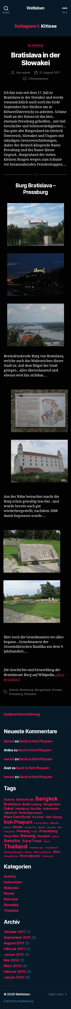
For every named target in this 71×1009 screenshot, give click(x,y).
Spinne (55, 836)
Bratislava (27, 690)
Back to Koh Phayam (36, 741)
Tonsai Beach (51, 847)
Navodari (51, 827)
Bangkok (46, 798)
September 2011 (17, 937)
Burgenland (43, 690)
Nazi (60, 827)
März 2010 (12, 966)
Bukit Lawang (32, 804)
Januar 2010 (14, 977)
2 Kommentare (38, 78)
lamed (9, 741)
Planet (9, 893)
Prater (34, 831)
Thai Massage (36, 847)
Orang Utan (9, 831)
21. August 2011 (49, 72)
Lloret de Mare (41, 823)
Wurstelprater (30, 856)
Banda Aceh (25, 799)
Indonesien (51, 808)
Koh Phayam (18, 822)
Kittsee (57, 690)
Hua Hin (35, 808)
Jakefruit (10, 813)
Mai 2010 (11, 960)
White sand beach (42, 852)
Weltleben (35, 8)
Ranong (28, 835)
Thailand (15, 846)
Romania (11, 899)
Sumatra (12, 840)
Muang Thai (30, 827)
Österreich (47, 856)
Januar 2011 (14, 954)
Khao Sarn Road (17, 817)
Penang (23, 831)
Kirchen (38, 817)
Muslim (41, 827)
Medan (18, 827)
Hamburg (21, 808)
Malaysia (54, 823)
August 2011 (14, 943)
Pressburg (16, 694)
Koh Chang (54, 817)
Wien (56, 852)
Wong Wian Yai (11, 856)
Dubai (9, 808)
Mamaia (7, 827)
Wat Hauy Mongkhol (13, 852)
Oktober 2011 (15, 932)
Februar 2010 (15, 972)
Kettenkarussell (30, 813)
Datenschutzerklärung (22, 714)
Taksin (46, 841)
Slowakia (35, 45)
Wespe (28, 852)
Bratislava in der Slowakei (35, 59)
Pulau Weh (11, 836)
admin (26, 72)
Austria (14, 690)
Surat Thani (31, 841)
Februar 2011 (14, 949)
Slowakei (30, 694)
